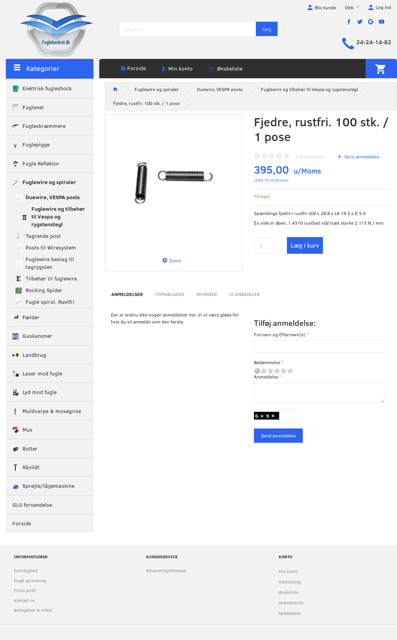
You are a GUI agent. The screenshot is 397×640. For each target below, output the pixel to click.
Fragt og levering (30, 580)
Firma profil (25, 590)
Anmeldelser (127, 294)
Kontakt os (24, 600)
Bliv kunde (325, 7)
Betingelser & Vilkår (33, 610)
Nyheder (207, 294)
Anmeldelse (266, 376)
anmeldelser (310, 156)
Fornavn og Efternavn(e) (280, 334)
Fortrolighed (25, 570)
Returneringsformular (166, 570)
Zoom (175, 260)
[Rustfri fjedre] (173, 183)
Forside (136, 68)
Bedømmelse (267, 362)
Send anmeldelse (278, 435)
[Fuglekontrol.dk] (50, 29)
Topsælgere (170, 294)
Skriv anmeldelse (361, 156)
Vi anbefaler (244, 294)
